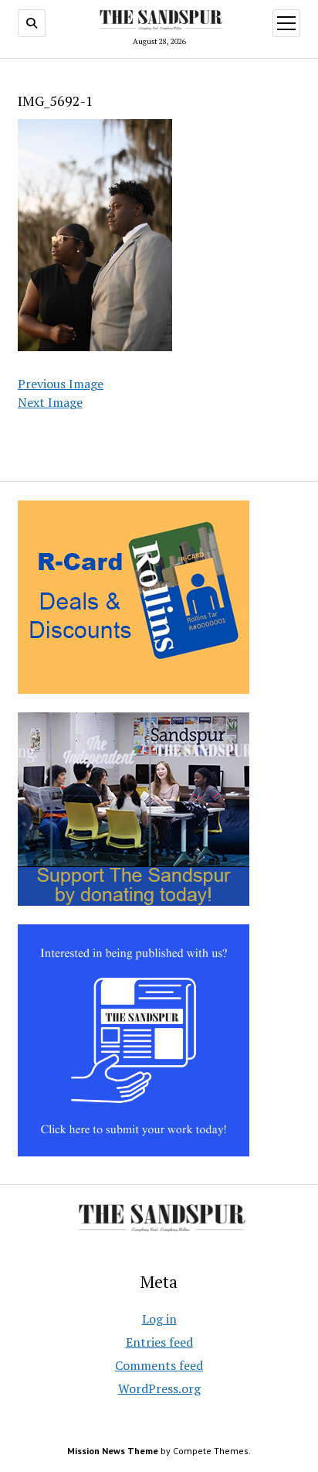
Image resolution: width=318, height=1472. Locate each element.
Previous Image (60, 383)
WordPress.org (159, 1388)
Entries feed (159, 1342)
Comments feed (159, 1365)
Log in (159, 1318)
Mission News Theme (112, 1451)
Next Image (50, 402)
